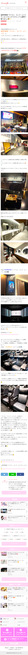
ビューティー (6, 621)
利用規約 (12, 647)
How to (11, 539)
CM (12, 532)
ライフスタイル (20, 618)
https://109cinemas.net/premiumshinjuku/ (12, 461)
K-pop (25, 539)
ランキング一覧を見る (14, 579)
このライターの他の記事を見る (14, 492)
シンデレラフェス (21, 621)
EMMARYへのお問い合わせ (15, 649)
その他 (18, 625)
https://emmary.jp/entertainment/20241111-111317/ (14, 42)
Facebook (4, 539)
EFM (22, 532)
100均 (7, 532)
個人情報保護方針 (19, 647)
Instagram (18, 539)
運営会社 (7, 647)
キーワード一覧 (14, 543)
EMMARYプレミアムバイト (19, 535)
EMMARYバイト (7, 535)
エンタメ (3, 24)
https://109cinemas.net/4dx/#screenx (10, 334)
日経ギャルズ (6, 618)
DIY (17, 532)
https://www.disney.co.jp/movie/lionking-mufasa (13, 468)
